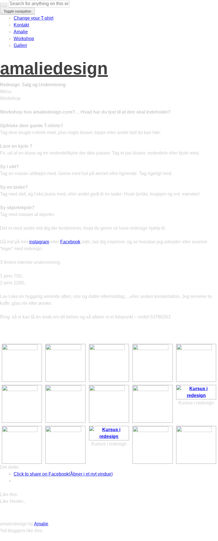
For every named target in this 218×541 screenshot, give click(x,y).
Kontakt (21, 24)
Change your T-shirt (33, 18)
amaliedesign (54, 68)
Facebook (70, 241)
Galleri (20, 45)
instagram (39, 241)
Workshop (24, 38)
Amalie (21, 31)
